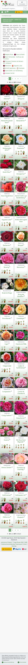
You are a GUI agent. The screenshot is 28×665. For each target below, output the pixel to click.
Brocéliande (6, 318)
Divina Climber (6, 467)
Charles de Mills (21, 344)
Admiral (6, 99)
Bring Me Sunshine (20, 295)
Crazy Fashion (6, 415)
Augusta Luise (18, 65)
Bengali (20, 245)
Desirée (6, 440)
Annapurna (20, 174)
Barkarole (8, 65)
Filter (19, 12)
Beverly (6, 267)
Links (24, 544)
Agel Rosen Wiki (18, 542)
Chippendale (7, 366)
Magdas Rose (9, 54)
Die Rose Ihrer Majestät (21, 441)
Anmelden (22, 4)
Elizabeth (20, 517)
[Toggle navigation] (25, 12)
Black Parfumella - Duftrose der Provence (13, 58)
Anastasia (21, 68)
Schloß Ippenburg (10, 68)
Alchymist (21, 99)
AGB (26, 542)
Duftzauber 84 (20, 495)
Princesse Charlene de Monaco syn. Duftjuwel (13, 62)
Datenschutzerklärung (8, 544)
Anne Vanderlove (7, 196)
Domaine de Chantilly (21, 469)
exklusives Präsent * (7, 542)
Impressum (19, 544)
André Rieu (6, 172)
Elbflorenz (6, 517)
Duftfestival (6, 495)
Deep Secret (20, 418)
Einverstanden (22, 662)
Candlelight (20, 318)
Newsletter (8, 549)
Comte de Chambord (21, 393)
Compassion (6, 392)
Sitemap (14, 546)
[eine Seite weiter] (20, 78)
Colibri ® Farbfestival (20, 367)
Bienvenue (20, 267)
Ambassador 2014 (7, 149)
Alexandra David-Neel (7, 122)
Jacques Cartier (9, 73)
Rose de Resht (20, 54)
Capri (6, 344)
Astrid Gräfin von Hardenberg (13, 70)
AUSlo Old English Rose (21, 221)
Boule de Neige (7, 293)
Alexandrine (20, 121)
